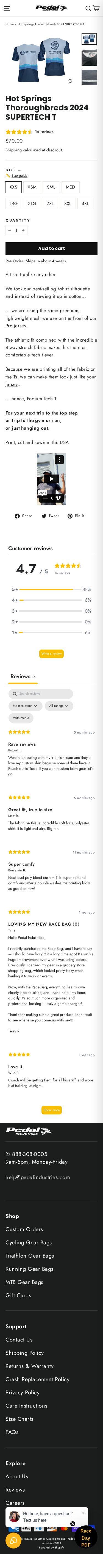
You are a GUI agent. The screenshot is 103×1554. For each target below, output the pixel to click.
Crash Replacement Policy (37, 1379)
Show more (52, 1110)
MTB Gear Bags (24, 1282)
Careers (15, 1503)
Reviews (15, 1490)
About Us (16, 1477)
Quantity (17, 220)
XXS (13, 187)
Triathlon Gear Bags (29, 1256)
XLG (32, 203)
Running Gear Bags (29, 1269)
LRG (14, 203)
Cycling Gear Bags (28, 1243)
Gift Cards (18, 1295)
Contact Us (18, 1340)
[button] (51, 589)
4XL (85, 203)
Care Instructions (26, 1406)
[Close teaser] (73, 1523)
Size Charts (19, 1419)
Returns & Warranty (29, 1366)
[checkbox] (21, 718)
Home (9, 24)
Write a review (51, 653)
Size (51, 173)
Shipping (13, 150)
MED (70, 187)
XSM (32, 187)
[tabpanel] (51, 904)
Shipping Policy (24, 1353)
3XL (67, 203)
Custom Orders (24, 1229)
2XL (50, 203)
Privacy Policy (22, 1393)
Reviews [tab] (22, 676)
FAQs (11, 1432)
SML (51, 187)
